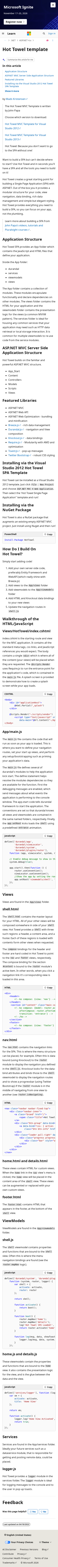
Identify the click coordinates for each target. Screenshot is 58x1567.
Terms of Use (41, 1558)
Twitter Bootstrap (18, 455)
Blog (44, 1549)
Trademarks (8, 1562)
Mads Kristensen (16, 99)
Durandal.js (15, 429)
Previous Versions (29, 1549)
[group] (29, 711)
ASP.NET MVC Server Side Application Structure (29, 75)
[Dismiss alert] (53, 4)
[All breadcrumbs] (5, 40)
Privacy (21, 1553)
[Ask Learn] (47, 40)
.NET (13, 40)
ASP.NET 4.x (25, 40)
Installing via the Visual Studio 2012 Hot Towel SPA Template (29, 85)
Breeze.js (13, 425)
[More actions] (53, 40)
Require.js (14, 442)
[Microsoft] (29, 33)
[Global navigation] (3, 33)
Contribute (8, 1553)
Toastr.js (13, 451)
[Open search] (44, 33)
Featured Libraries (14, 79)
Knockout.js (15, 438)
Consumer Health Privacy (15, 1558)
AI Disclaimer (9, 1549)
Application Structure (16, 71)
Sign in (52, 33)
